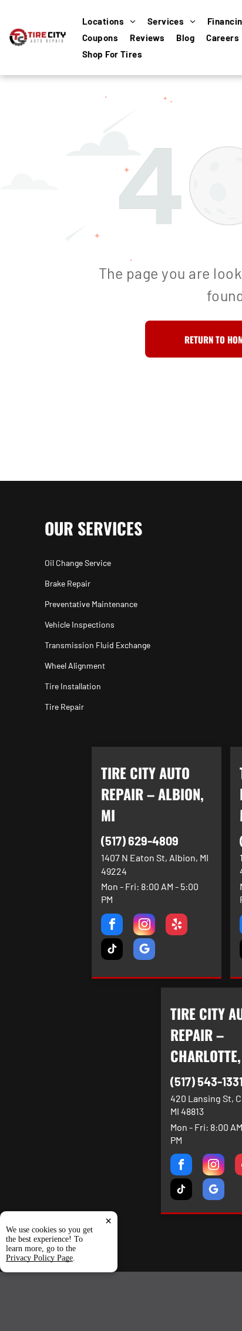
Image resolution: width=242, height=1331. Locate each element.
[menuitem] (114, 21)
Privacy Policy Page (39, 1258)
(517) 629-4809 (140, 841)
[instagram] (144, 926)
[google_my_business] (144, 950)
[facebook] (112, 926)
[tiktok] (112, 950)
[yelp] (176, 926)
